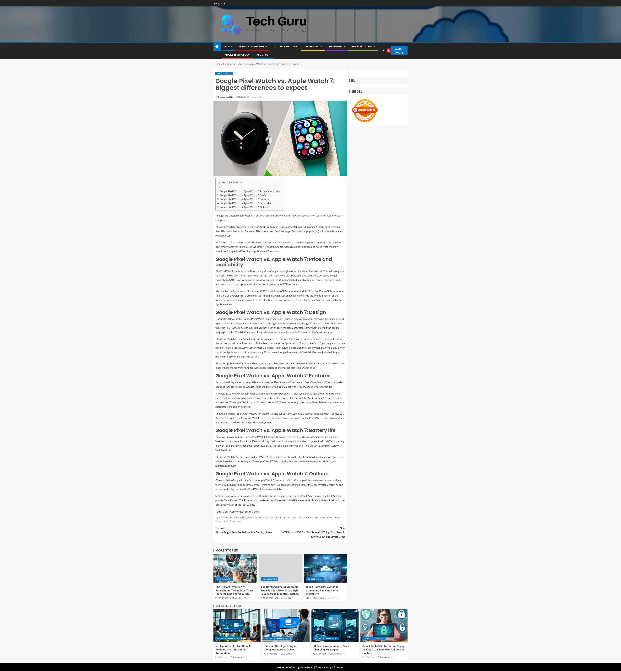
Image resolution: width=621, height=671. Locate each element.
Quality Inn (275, 517)
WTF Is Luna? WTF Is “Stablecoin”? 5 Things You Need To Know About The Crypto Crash (313, 532)
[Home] (217, 46)
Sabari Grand (333, 517)
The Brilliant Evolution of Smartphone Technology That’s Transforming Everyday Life (234, 590)
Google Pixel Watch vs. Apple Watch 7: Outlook (244, 207)
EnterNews (322, 667)
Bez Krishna (226, 517)
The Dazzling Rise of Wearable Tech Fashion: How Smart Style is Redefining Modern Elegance (280, 590)
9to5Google (308, 436)
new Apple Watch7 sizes (304, 352)
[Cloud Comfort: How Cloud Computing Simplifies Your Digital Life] (325, 568)
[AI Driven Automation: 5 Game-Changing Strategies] (335, 625)
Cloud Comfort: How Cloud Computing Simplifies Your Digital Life (322, 590)
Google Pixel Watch (240, 215)
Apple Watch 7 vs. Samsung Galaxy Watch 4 (244, 456)
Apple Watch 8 (223, 304)
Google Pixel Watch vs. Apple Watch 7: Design (243, 195)
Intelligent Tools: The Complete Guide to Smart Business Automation (234, 650)
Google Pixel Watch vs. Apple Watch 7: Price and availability (249, 191)
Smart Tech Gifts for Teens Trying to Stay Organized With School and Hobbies (383, 650)
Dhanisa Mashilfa (225, 97)
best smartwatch (288, 226)
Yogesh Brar (245, 275)
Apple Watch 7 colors (237, 363)
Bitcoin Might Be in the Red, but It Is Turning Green (243, 530)
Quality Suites (305, 517)
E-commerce (337, 46)
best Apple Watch (264, 226)
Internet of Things (363, 46)
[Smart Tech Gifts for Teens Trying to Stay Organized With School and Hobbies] (384, 625)
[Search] (384, 51)
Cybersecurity (313, 46)
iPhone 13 (319, 295)
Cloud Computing (285, 46)
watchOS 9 (298, 413)
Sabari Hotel (222, 521)
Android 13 (325, 386)
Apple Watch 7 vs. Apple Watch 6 (303, 343)
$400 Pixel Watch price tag (244, 279)
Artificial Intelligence (253, 46)
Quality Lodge (289, 517)
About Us (262, 54)
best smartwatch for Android (231, 246)
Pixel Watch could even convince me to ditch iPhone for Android (279, 500)
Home (228, 46)
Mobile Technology (237, 54)
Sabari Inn (235, 521)
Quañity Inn (319, 517)
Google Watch (224, 74)
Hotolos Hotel (261, 517)
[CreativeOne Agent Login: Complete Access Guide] (286, 625)
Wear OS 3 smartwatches (236, 242)
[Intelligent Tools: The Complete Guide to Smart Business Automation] (237, 625)
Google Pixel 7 (301, 495)
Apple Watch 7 (228, 226)
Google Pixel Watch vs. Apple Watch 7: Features (244, 199)
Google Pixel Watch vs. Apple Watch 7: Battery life (245, 203)
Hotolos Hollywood (243, 517)
